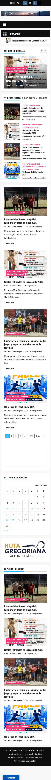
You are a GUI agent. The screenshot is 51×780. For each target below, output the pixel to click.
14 (31, 508)
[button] (4, 24)
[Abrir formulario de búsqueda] (18, 3)
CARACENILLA (22, 68)
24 (7, 520)
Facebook (28, 754)
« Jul (6, 530)
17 (7, 514)
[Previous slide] (41, 51)
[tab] (12, 99)
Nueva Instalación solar (25, 760)
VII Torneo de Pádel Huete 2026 (12, 170)
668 (31, 436)
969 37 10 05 (18, 750)
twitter (38, 754)
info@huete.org (15, 754)
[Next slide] (45, 51)
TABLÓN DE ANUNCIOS (15, 72)
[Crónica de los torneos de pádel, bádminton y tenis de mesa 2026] (25, 588)
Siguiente (40, 436)
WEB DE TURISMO (15, 757)
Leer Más (11, 244)
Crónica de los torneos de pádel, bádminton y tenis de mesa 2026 (12, 111)
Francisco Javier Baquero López (34, 117)
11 (13, 508)
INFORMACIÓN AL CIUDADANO (33, 166)
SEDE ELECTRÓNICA (34, 750)
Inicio (8, 750)
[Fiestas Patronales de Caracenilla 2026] (25, 632)
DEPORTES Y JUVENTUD (31, 105)
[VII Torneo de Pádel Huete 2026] (25, 719)
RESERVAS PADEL (34, 757)
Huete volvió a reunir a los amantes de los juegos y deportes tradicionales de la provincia (12, 151)
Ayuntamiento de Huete (15, 85)
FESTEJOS (11, 68)
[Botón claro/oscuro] (12, 3)
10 (7, 508)
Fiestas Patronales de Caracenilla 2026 (19, 78)
